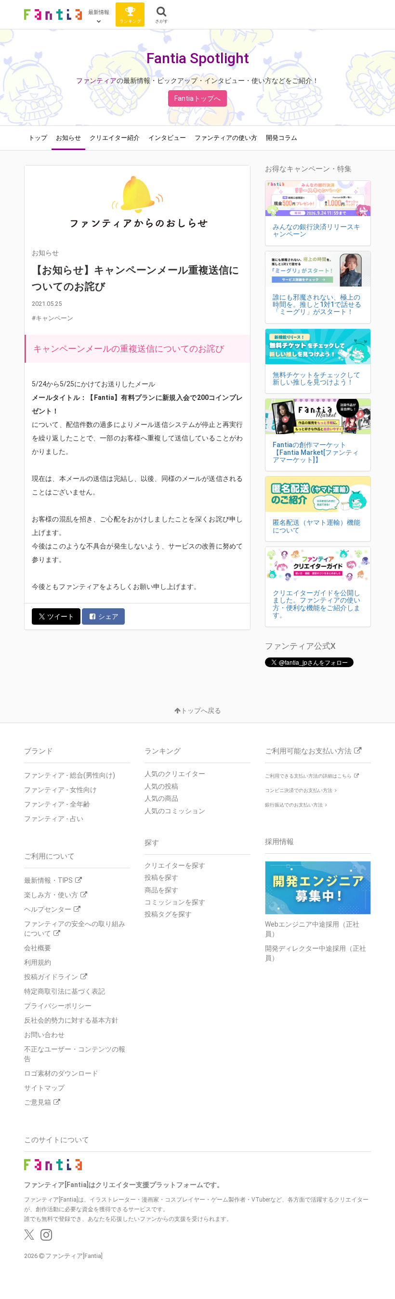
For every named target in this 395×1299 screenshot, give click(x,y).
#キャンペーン (52, 318)
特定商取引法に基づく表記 (64, 991)
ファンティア (96, 80)
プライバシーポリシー (58, 1006)
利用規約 (37, 962)
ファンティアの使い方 (226, 137)
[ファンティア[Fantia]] (53, 14)
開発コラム (281, 137)
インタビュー (167, 137)
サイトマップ (44, 1088)
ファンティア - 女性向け (60, 789)
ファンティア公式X (300, 646)
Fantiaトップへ (197, 98)
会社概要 (37, 948)
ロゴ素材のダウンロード (61, 1073)
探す (152, 842)
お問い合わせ (44, 1035)
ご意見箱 (37, 1102)
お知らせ (68, 137)
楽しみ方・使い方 (51, 895)
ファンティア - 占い (53, 818)
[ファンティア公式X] (29, 1237)
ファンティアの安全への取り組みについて (74, 928)
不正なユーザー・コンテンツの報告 (74, 1054)
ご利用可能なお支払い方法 (308, 751)
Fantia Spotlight (197, 58)
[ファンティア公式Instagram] (46, 1237)
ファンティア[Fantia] (74, 1255)
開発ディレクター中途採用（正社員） (315, 953)
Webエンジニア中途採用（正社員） (312, 929)
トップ (37, 137)
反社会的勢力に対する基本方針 (71, 1020)
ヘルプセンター (47, 909)
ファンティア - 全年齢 (57, 804)
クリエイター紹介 (115, 137)
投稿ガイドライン (51, 977)
